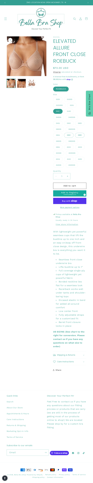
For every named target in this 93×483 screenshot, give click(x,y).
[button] (5, 19)
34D (70, 111)
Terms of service (79, 474)
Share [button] (58, 370)
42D (81, 159)
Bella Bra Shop (20, 475)
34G (59, 123)
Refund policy (50, 474)
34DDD (73, 117)
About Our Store (15, 408)
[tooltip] (85, 195)
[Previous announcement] (5, 2)
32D (59, 99)
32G (73, 105)
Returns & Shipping (16, 425)
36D (81, 123)
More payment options (69, 207)
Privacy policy (64, 474)
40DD (60, 153)
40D (81, 147)
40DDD (73, 153)
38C (69, 135)
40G (59, 159)
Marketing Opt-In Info (17, 431)
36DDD (73, 129)
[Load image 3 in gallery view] (31, 83)
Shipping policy (38, 477)
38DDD (73, 141)
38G (59, 147)
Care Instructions (15, 419)
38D (80, 135)
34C (58, 111)
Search (10, 402)
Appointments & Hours (18, 414)
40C (70, 147)
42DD (60, 165)
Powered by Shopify (35, 475)
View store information (67, 224)
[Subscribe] (45, 452)
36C (70, 123)
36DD (60, 129)
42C (70, 159)
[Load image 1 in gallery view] (11, 83)
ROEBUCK (61, 89)
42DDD (73, 165)
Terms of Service (15, 437)
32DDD (61, 105)
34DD (60, 117)
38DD (60, 141)
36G (59, 135)
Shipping (57, 72)
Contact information (55, 477)
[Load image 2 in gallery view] (21, 83)
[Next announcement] (88, 2)
